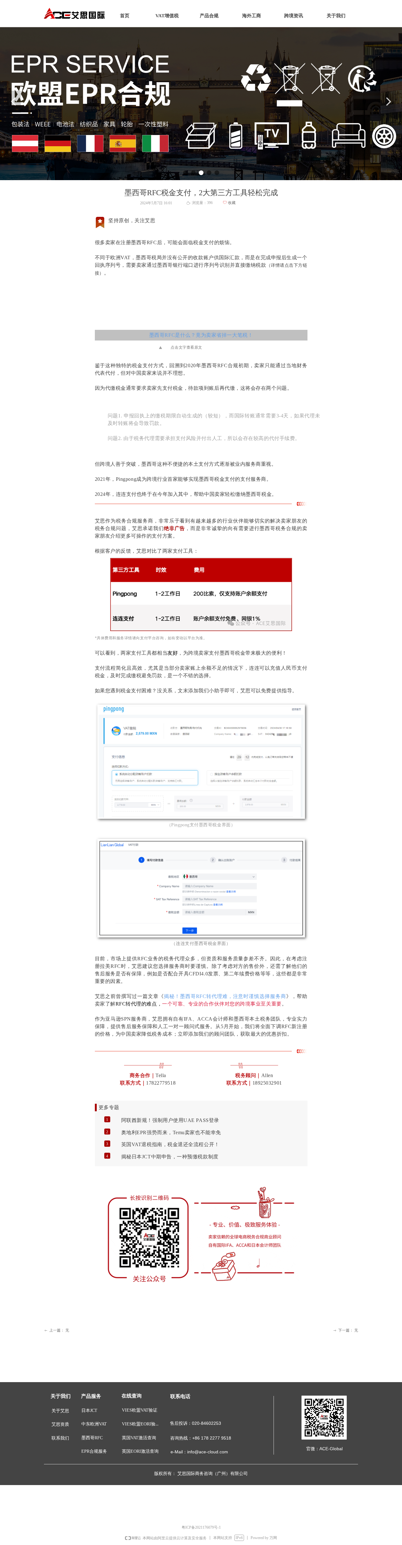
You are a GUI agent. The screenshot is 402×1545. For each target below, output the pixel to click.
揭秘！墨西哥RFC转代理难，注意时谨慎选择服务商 (225, 996)
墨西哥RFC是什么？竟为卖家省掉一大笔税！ (201, 335)
